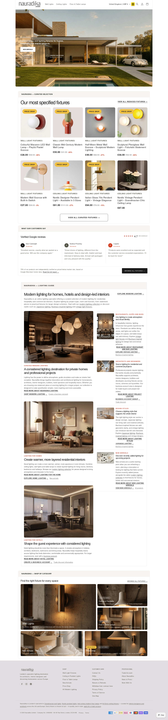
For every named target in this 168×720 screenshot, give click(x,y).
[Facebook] (22, 684)
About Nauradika (128, 676)
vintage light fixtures (84, 307)
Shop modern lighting (35, 394)
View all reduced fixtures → (132, 101)
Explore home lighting (36, 478)
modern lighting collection (89, 304)
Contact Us (96, 673)
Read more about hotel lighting (39, 559)
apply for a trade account (92, 706)
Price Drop (66, 686)
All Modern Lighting (70, 689)
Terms (87, 712)
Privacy (81, 712)
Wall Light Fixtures (69, 673)
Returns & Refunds (99, 683)
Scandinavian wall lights (52, 704)
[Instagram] (26, 684)
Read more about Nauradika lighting (41, 391)
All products (139, 488)
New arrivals (54, 478)
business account (50, 556)
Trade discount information (63, 562)
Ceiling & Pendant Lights (72, 676)
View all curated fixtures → (84, 217)
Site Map (95, 696)
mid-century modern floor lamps (88, 704)
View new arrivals (125, 488)
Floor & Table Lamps (70, 679)
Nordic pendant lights (69, 704)
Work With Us (127, 683)
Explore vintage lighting (128, 352)
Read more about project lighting (130, 395)
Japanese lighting (43, 307)
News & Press (127, 679)
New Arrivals (28, 49)
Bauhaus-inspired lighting (61, 307)
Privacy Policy (97, 689)
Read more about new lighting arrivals (130, 484)
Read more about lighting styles (130, 440)
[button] (137, 4)
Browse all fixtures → (135, 271)
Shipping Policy (98, 679)
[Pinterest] (31, 684)
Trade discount (121, 402)
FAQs (94, 676)
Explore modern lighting (130, 294)
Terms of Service (98, 693)
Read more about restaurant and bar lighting (129, 348)
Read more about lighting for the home (42, 475)
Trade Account (127, 673)
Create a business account (58, 394)
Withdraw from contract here (102, 686)
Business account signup (128, 399)
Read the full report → (51, 272)
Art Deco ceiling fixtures (111, 704)
